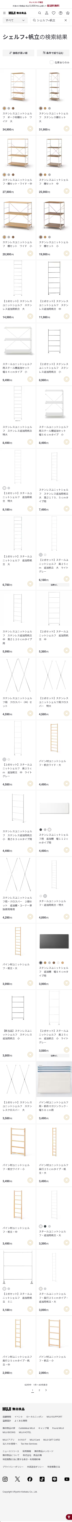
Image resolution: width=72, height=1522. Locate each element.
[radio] (4, 108)
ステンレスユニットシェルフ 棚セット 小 (53, 244)
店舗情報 (7, 1416)
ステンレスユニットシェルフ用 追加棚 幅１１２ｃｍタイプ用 (53, 838)
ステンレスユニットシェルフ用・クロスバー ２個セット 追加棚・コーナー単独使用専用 (17, 903)
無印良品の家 (9, 1428)
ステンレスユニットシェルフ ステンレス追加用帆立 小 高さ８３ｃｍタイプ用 (18, 835)
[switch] (30, 128)
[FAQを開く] (60, 12)
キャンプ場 (43, 1428)
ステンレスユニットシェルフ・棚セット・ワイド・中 (17, 181)
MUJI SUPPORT (54, 1416)
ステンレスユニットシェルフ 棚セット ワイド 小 (17, 244)
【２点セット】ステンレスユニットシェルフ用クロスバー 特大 (53, 702)
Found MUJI (58, 1428)
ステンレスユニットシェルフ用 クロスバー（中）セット (17, 702)
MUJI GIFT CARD (51, 1439)
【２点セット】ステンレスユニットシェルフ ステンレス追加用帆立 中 (53, 305)
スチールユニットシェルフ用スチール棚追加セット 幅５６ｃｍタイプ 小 (53, 430)
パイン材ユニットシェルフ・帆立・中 (16, 1229)
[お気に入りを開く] (53, 12)
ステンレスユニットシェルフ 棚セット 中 (53, 181)
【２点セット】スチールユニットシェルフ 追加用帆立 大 (17, 560)
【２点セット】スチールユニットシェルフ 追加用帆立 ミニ (17, 1297)
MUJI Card (35, 1439)
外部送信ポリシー (35, 1466)
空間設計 (7, 1420)
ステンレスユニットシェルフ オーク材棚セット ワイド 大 (17, 117)
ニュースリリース (11, 1451)
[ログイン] (46, 12)
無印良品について (11, 1455)
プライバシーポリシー (13, 1466)
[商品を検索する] (39, 12)
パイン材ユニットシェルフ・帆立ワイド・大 (52, 763)
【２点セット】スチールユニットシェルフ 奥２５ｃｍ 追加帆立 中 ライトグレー (17, 770)
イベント (19, 1416)
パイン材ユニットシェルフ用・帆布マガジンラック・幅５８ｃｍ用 (53, 1106)
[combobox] (15, 20)
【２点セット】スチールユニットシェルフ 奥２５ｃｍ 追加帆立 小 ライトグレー (53, 1036)
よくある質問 (21, 1420)
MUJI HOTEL (25, 1432)
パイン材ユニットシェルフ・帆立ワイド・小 (16, 1167)
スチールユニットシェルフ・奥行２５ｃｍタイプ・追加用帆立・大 (53, 1297)
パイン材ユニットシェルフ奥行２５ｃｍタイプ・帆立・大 (53, 1169)
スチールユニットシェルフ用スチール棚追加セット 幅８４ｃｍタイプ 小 (17, 367)
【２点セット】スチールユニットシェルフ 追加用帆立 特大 (17, 497)
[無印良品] (13, 1409)
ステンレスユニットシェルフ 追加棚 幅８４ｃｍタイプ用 (53, 971)
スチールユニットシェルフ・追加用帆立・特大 (52, 903)
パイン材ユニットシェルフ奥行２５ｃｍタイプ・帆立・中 (17, 1360)
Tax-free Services (29, 1443)
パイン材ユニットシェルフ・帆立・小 (52, 1358)
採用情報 (27, 1451)
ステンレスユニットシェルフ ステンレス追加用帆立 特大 (18, 430)
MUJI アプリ (8, 1439)
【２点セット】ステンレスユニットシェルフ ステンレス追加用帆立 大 (17, 305)
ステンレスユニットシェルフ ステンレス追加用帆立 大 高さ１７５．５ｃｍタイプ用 (54, 495)
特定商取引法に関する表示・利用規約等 (21, 1459)
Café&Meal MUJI (27, 1428)
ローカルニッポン (34, 1416)
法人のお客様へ (10, 1443)
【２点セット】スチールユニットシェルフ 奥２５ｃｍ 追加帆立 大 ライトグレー (53, 565)
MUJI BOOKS (9, 1432)
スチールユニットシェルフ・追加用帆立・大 (52, 1233)
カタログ (22, 1439)
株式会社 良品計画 (32, 1455)
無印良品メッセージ (43, 1451)
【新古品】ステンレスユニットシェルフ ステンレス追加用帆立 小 (17, 1034)
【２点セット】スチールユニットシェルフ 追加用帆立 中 (53, 635)
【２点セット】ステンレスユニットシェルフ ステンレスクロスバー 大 (17, 1106)
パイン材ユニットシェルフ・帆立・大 (16, 966)
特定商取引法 (53, 1466)
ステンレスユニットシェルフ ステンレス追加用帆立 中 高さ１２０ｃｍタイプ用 (18, 637)
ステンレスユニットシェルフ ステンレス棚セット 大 (53, 117)
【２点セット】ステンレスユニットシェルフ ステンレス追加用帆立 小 (53, 367)
